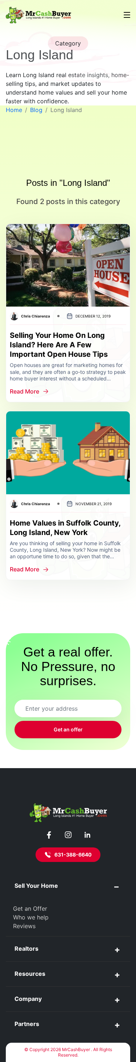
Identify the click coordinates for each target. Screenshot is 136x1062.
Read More (24, 391)
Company (28, 998)
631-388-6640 (73, 854)
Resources (30, 973)
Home (14, 109)
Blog (36, 109)
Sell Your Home (36, 885)
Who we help (31, 917)
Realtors (26, 948)
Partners (27, 1023)
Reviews (24, 926)
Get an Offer (30, 908)
